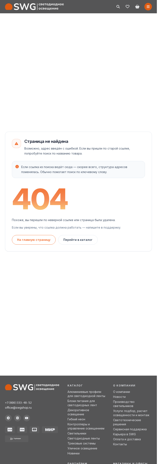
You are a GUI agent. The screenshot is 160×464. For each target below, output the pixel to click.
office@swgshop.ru (18, 407)
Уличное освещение (82, 448)
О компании (121, 391)
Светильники (77, 433)
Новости (119, 396)
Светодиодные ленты (84, 438)
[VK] (17, 418)
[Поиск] (118, 6)
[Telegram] (8, 418)
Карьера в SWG (124, 434)
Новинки (74, 453)
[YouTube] (26, 418)
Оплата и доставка (127, 439)
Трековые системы (82, 443)
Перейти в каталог (77, 239)
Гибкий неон (76, 419)
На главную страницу (33, 239)
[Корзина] (137, 6)
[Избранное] (127, 6)
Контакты (120, 444)
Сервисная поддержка (130, 429)
